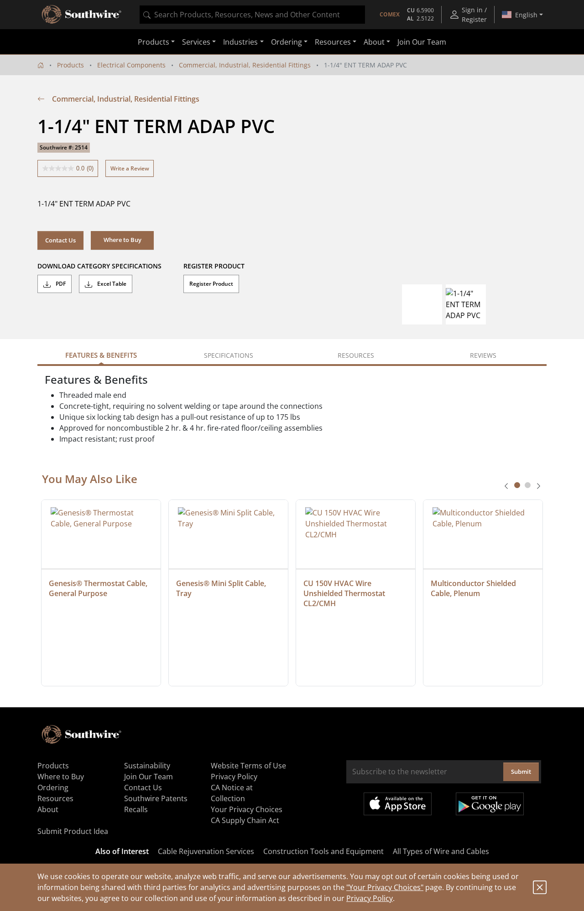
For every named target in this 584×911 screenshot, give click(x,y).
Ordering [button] (286, 42)
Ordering (52, 787)
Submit (521, 771)
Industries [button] (240, 42)
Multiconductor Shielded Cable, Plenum (474, 588)
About (47, 809)
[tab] (517, 485)
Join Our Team (421, 42)
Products (70, 65)
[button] (122, 240)
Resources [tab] (356, 355)
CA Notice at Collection (232, 792)
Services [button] (196, 42)
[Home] (40, 65)
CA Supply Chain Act (245, 820)
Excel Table (111, 284)
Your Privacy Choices (246, 809)
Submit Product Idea (72, 831)
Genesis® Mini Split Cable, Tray (222, 588)
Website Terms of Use (248, 766)
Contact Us (60, 240)
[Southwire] (82, 15)
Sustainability (147, 766)
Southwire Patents (156, 798)
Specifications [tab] (228, 355)
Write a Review (129, 168)
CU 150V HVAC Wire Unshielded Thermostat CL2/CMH (345, 593)
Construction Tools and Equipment (323, 851)
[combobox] (252, 14)
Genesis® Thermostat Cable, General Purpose (99, 588)
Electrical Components (131, 65)
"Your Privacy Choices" (384, 887)
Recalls (136, 809)
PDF (60, 284)
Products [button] (153, 42)
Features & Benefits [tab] (101, 355)
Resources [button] (333, 42)
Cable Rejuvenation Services (206, 851)
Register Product (211, 284)
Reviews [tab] (483, 355)
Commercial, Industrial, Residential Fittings (245, 65)
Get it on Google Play (490, 804)
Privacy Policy (369, 898)
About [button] (374, 42)
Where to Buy (60, 777)
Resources (55, 798)
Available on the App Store (398, 804)
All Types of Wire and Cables (441, 851)
